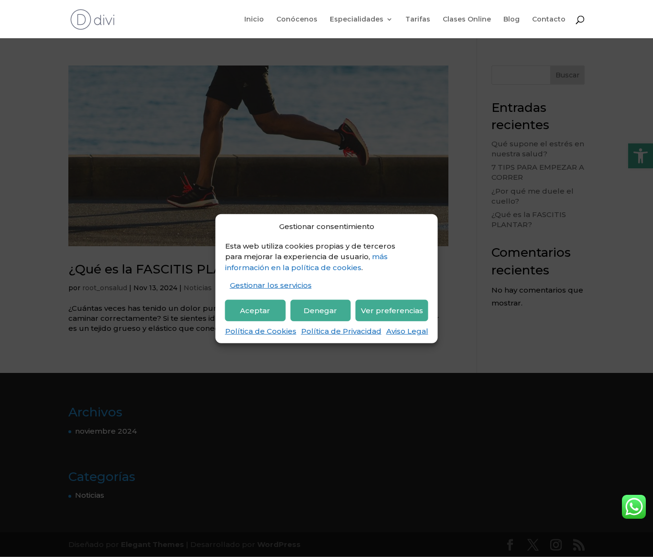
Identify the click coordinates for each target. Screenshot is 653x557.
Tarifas (417, 19)
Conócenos (296, 19)
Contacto (549, 19)
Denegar (320, 310)
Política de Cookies (260, 331)
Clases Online (467, 19)
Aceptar (255, 310)
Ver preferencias (392, 310)
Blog (511, 19)
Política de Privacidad (341, 331)
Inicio (254, 19)
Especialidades (356, 19)
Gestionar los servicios (271, 285)
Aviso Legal (407, 331)
